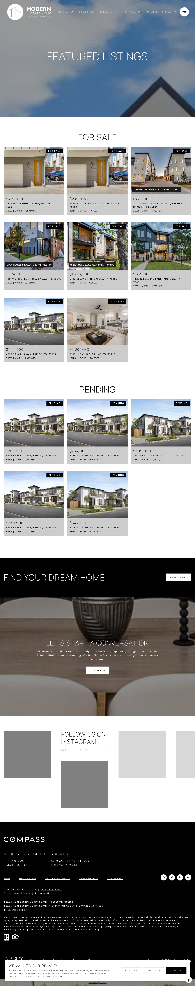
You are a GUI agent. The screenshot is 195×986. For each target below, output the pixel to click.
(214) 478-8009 (14, 860)
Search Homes (179, 577)
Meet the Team (27, 878)
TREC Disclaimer (15, 909)
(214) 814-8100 (51, 889)
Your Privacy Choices (97, 982)
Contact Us (115, 878)
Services (166, 12)
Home (7, 878)
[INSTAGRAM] (164, 877)
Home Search (106, 12)
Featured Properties (57, 878)
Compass (98, 917)
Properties (62, 12)
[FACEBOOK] (172, 877)
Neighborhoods (86, 12)
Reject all (131, 970)
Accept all (176, 970)
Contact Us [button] (97, 670)
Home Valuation (132, 12)
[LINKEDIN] (180, 877)
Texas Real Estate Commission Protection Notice (38, 901)
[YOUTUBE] (188, 877)
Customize (153, 970)
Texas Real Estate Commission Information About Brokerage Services (53, 905)
